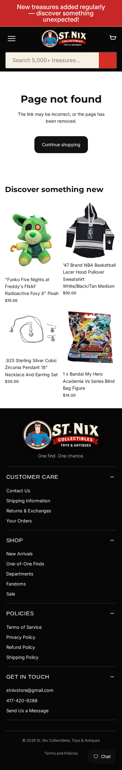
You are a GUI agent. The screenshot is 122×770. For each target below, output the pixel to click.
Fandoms (16, 583)
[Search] (107, 60)
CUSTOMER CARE (32, 476)
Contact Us (18, 490)
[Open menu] (11, 38)
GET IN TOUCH (27, 676)
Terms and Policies (61, 753)
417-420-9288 (22, 700)
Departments (19, 573)
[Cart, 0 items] (113, 38)
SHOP (14, 540)
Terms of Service (24, 627)
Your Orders (19, 520)
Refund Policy (20, 647)
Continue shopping (61, 144)
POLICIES (20, 613)
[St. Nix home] (64, 38)
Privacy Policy (20, 637)
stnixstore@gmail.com (29, 690)
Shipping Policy (22, 657)
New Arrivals (19, 553)
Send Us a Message (27, 710)
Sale (10, 593)
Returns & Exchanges (28, 510)
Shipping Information (28, 500)
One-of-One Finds (25, 563)
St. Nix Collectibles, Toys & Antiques (68, 740)
